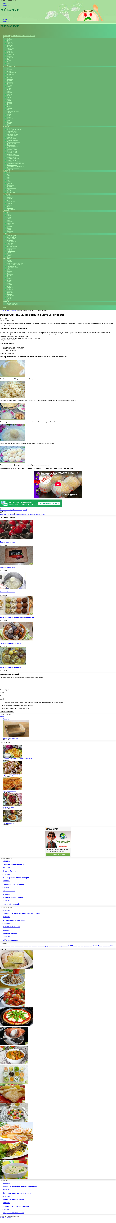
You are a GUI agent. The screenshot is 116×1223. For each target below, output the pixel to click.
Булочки (9, 275)
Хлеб (8, 269)
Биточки (9, 77)
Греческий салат (12, 131)
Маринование (11, 201)
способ (25, 510)
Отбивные (10, 114)
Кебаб (9, 100)
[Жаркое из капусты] (14, 1064)
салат (96, 945)
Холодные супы (12, 62)
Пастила (9, 226)
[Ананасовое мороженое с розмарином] (14, 1045)
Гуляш (9, 88)
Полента (9, 123)
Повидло (9, 198)
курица (46, 946)
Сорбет (9, 229)
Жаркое (9, 92)
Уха (8, 59)
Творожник (10, 295)
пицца (79, 946)
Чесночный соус (12, 246)
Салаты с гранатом (13, 168)
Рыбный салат (11, 139)
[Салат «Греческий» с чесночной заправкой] (14, 1121)
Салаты (6, 126)
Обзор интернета (12, 303)
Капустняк (10, 43)
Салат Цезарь (11, 160)
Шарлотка (10, 289)
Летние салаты (11, 143)
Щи (8, 65)
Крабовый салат (12, 135)
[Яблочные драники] (12, 822)
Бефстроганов (11, 72)
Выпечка (6, 258)
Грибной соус (11, 251)
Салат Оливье (11, 154)
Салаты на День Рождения (15, 163)
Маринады (10, 244)
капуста (26, 946)
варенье (4, 946)
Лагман (9, 46)
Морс (8, 178)
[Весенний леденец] (13, 588)
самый (20, 510)
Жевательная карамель (10, 738)
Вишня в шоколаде (7, 542)
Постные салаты (12, 149)
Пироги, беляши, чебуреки (15, 263)
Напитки (6, 171)
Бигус (8, 76)
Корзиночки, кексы (12, 268)
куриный (41, 946)
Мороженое (10, 223)
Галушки (9, 85)
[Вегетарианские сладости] (16, 640)
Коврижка (10, 298)
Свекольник (10, 54)
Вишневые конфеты (8, 568)
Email (2, 696)
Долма (9, 89)
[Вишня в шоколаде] (16, 538)
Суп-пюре (10, 57)
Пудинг (9, 228)
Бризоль (9, 80)
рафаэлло (14, 510)
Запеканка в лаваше (9, 791)
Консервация (11, 209)
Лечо (8, 200)
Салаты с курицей (12, 140)
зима (21, 946)
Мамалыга (10, 108)
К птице (9, 254)
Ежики (9, 91)
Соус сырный (11, 240)
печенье (65, 946)
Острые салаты (12, 148)
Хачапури (10, 284)
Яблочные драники (9, 823)
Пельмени (10, 119)
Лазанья (9, 103)
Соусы (5, 234)
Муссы (9, 225)
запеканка (17, 946)
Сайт (1, 699)
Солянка (9, 56)
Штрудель (10, 287)
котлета (34, 946)
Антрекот (10, 69)
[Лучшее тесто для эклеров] (12, 773)
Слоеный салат (12, 169)
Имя (2, 693)
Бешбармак (10, 74)
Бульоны (9, 42)
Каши (8, 99)
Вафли (9, 260)
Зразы (9, 96)
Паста (9, 115)
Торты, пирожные (12, 266)
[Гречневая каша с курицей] (12, 987)
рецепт (90, 946)
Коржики (9, 261)
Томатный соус (11, 243)
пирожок (75, 946)
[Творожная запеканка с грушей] (16, 968)
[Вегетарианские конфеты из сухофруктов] (16, 614)
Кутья (8, 220)
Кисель (9, 182)
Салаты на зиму (12, 165)
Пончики (9, 294)
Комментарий (4, 690)
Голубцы (9, 86)
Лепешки (9, 280)
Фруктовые (10, 185)
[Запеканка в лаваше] (12, 789)
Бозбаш (9, 39)
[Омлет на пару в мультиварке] (14, 1178)
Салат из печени (12, 152)
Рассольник (10, 53)
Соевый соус (11, 238)
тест (109, 946)
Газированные (11, 188)
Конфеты (9, 218)
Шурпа (9, 63)
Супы (5, 37)
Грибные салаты (12, 132)
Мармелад (10, 221)
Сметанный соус (12, 237)
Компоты (9, 183)
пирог (70, 946)
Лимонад (9, 186)
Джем (8, 206)
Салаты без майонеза (14, 162)
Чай (8, 174)
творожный (105, 946)
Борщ (8, 40)
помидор (83, 946)
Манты (9, 109)
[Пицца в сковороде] (16, 1025)
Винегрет (10, 128)
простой (8, 510)
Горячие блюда (9, 66)
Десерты (6, 211)
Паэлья (9, 117)
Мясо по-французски (13, 111)
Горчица (9, 249)
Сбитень (9, 180)
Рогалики (10, 274)
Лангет (9, 105)
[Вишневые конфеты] (16, 564)
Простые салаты (12, 151)
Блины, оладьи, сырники (14, 264)
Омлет (9, 112)
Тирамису (10, 231)
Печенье (9, 271)
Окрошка (9, 49)
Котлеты (9, 102)
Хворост (9, 272)
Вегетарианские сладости (10, 643)
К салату (9, 257)
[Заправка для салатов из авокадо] (14, 1083)
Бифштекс (10, 79)
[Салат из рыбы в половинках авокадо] (14, 1159)
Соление (9, 203)
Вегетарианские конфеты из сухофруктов (17, 617)
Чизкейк (9, 286)
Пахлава (9, 278)
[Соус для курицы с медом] (12, 1006)
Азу (8, 68)
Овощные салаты (12, 146)
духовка (12, 946)
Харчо (9, 60)
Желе (8, 214)
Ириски (9, 217)
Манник (9, 291)
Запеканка (10, 292)
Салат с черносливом (13, 158)
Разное (6, 301)
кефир (30, 946)
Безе (8, 212)
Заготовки (7, 194)
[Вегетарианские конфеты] (13, 664)
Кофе (8, 175)
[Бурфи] (12, 1102)
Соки (8, 189)
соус (100, 946)
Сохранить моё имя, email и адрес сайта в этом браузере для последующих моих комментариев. (32, 702)
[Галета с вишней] (12, 805)
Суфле (9, 300)
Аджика (9, 205)
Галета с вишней (8, 807)
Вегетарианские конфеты (10, 667)
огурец (60, 946)
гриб (8, 946)
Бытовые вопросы (13, 304)
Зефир (9, 215)
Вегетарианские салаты (14, 129)
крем (38, 946)
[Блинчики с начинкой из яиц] (16, 1140)
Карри (9, 97)
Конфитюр (10, 197)
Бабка (9, 71)
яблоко (1, 948)
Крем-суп (10, 45)
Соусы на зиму (11, 241)
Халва (9, 232)
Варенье (9, 195)
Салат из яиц (11, 145)
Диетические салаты (13, 142)
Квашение (10, 208)
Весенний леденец (7, 592)
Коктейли (10, 191)
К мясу (9, 252)
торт (111, 946)
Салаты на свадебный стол (15, 166)
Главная (2, 310)
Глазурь (9, 297)
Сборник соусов (12, 235)
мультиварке (52, 946)
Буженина (10, 82)
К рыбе (9, 255)
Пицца (9, 283)
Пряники (9, 281)
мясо (57, 946)
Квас (8, 177)
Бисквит (9, 277)
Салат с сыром (11, 157)
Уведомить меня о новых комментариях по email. (17, 705)
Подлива (9, 122)
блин (1, 946)
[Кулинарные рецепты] (9, 16)
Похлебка (10, 51)
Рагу (8, 125)
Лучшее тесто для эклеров (11, 775)
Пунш (8, 172)
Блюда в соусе (11, 248)
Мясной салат (11, 137)
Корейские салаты (12, 134)
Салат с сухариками (13, 155)
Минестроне (11, 48)
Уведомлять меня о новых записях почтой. (15, 708)
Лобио (9, 106)
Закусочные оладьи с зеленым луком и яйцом (17, 758)
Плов (8, 120)
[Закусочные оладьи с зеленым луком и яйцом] (12, 757)
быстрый (3, 510)
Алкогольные (11, 192)
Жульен (9, 94)
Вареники (10, 83)
